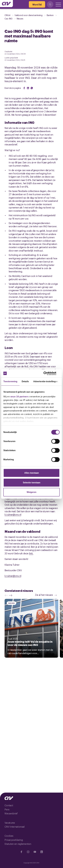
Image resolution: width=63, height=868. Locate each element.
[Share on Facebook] (24, 88)
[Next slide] (11, 595)
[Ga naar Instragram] (28, 851)
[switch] (55, 441)
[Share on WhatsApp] (32, 88)
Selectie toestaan (31, 482)
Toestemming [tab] (10, 381)
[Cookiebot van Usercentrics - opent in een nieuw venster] (47, 373)
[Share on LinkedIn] (28, 88)
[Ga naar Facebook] (21, 851)
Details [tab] (25, 381)
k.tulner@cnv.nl (13, 514)
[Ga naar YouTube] (35, 851)
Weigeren (31, 492)
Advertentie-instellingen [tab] (45, 381)
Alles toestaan (31, 473)
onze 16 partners (19, 396)
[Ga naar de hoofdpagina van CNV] (6, 3)
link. (31, 553)
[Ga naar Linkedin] (41, 851)
